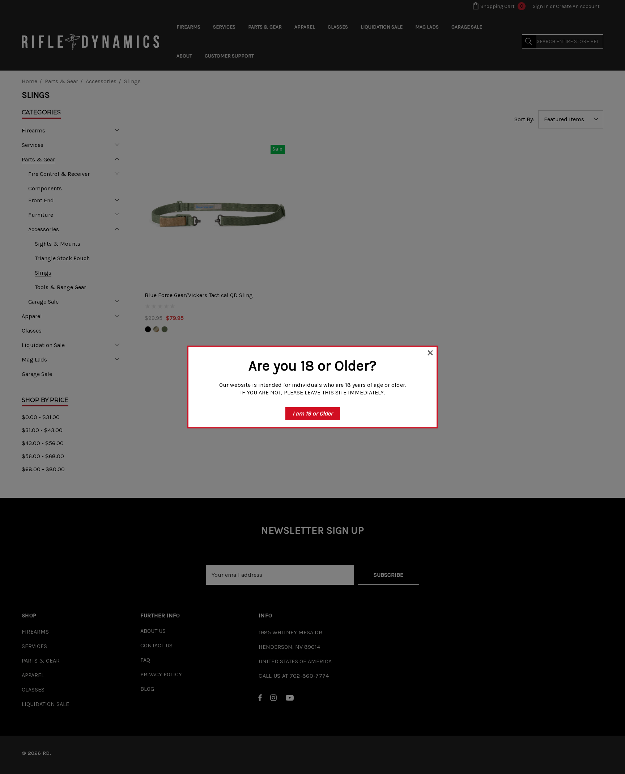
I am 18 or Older (313, 413)
